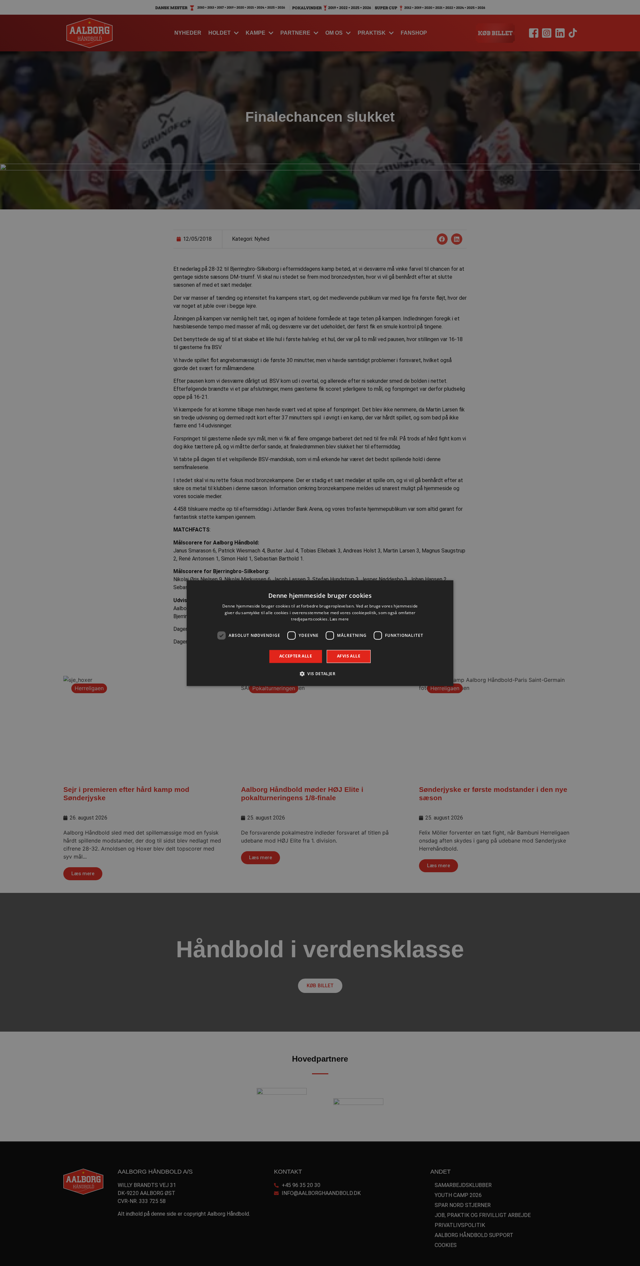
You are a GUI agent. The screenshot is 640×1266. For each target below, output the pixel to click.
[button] (320, 674)
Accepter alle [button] (295, 656)
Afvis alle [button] (348, 656)
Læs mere (339, 619)
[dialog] (320, 633)
